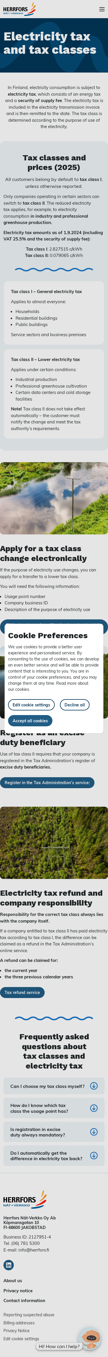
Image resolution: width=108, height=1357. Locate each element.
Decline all (75, 705)
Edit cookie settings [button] (31, 705)
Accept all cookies (30, 720)
